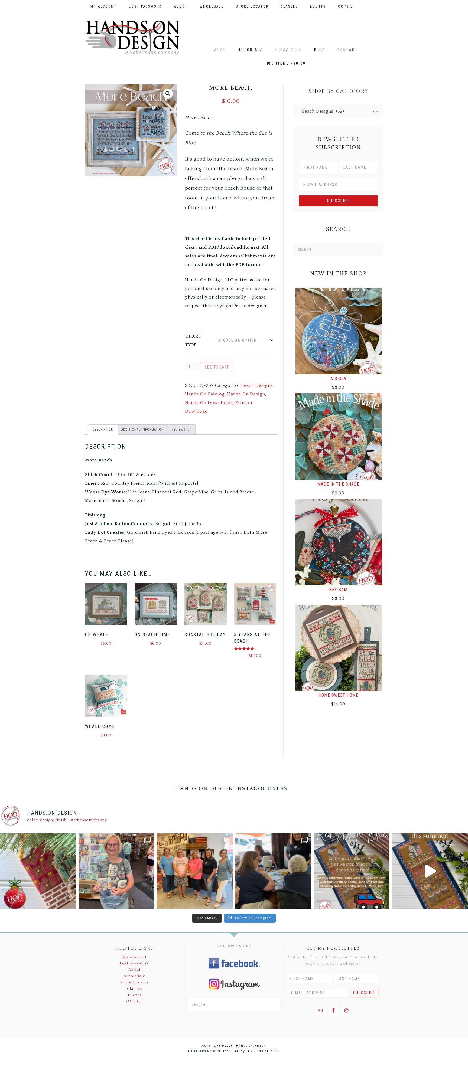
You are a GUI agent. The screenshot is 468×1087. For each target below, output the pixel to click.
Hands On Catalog (205, 394)
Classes (134, 989)
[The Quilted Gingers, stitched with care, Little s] (38, 871)
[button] (168, 94)
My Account (134, 957)
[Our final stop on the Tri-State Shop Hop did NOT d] (116, 871)
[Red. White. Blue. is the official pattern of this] (430, 871)
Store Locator (134, 982)
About (134, 969)
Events (135, 995)
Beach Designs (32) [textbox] (336, 111)
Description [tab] (103, 429)
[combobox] (338, 110)
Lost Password (135, 963)
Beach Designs (257, 385)
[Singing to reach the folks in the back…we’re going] (352, 871)
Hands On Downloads (209, 402)
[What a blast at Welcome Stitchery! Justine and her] (195, 871)
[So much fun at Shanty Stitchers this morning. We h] (273, 871)
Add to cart (216, 367)
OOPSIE (134, 1001)
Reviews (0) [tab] (181, 429)
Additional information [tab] (142, 429)
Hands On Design (132, 37)
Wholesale (134, 976)
